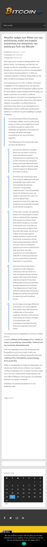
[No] (44, 540)
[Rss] (23, 518)
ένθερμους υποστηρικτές (21, 377)
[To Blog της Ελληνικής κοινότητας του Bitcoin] (23, 12)
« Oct (6, 503)
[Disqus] (23, 427)
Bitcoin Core (17, 58)
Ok (24, 543)
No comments (18, 55)
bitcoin (11, 398)
